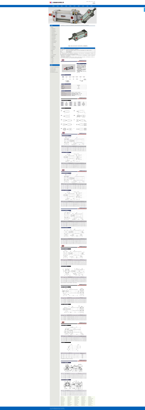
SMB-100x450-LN (83, 398)
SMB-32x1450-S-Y (76, 398)
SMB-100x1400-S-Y (70, 398)
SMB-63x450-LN (83, 404)
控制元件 (52, 50)
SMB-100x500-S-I (62, 397)
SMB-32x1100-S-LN (76, 402)
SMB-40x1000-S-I (83, 399)
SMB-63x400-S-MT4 (90, 405)
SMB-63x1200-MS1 (63, 400)
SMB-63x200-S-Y (76, 400)
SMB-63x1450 (89, 397)
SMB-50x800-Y (89, 404)
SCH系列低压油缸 (53, 46)
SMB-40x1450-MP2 (70, 402)
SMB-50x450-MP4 (90, 399)
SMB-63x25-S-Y (62, 396)
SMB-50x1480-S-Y (62, 405)
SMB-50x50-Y (69, 401)
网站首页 (87, 1)
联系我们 (90, 1)
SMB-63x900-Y (76, 404)
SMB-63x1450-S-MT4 (76, 396)
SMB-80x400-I (69, 403)
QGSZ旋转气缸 (53, 49)
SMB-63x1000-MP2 (63, 399)
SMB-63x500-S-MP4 (63, 398)
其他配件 (52, 57)
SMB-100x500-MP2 (76, 397)
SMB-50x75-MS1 (83, 405)
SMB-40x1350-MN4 (70, 404)
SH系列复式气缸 (53, 39)
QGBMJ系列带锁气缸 (54, 35)
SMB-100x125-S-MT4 (76, 399)
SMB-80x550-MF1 (62, 404)
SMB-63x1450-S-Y (62, 403)
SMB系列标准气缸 (72, 25)
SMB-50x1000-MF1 (76, 405)
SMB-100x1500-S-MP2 (90, 398)
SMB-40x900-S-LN (83, 401)
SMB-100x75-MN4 (90, 400)
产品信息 (67, 25)
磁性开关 (53, 61)
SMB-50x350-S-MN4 (76, 401)
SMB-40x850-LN (83, 403)
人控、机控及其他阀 (54, 54)
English (94, 1)
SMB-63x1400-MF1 (83, 396)
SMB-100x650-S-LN (90, 403)
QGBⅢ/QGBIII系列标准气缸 (54, 34)
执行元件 (52, 27)
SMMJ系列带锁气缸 (54, 38)
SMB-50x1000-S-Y (83, 397)
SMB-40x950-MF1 (62, 401)
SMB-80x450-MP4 (83, 402)
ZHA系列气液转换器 (54, 42)
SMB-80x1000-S (69, 405)
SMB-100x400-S (90, 402)
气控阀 (52, 53)
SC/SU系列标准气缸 (54, 31)
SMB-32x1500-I (62, 402)
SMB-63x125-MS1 (76, 403)
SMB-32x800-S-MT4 (83, 400)
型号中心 (92, 1)
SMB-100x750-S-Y (69, 397)
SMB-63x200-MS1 (69, 396)
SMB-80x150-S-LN (69, 399)
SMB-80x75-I (89, 396)
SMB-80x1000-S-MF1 (90, 401)
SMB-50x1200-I (69, 400)
